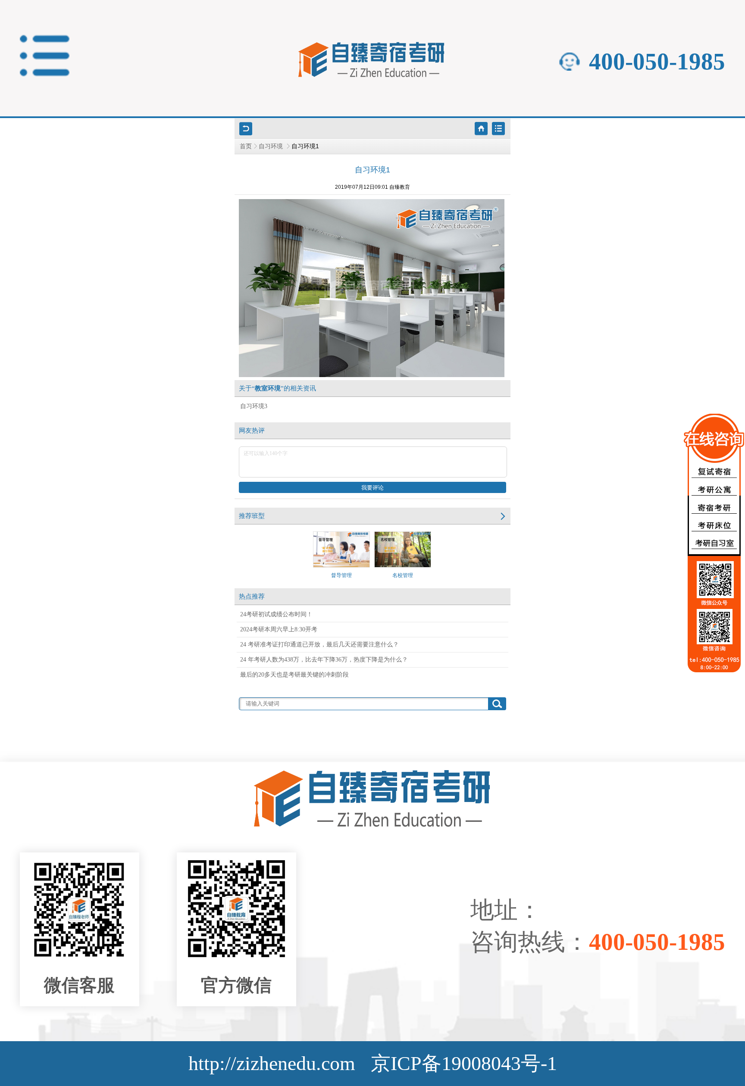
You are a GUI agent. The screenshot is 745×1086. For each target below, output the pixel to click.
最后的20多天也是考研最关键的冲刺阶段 (294, 674)
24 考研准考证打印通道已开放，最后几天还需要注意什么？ (319, 644)
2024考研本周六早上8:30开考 (278, 629)
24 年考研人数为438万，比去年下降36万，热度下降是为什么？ (324, 659)
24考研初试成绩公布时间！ (276, 614)
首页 (246, 146)
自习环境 (272, 146)
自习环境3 (253, 406)
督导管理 (341, 575)
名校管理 (402, 575)
